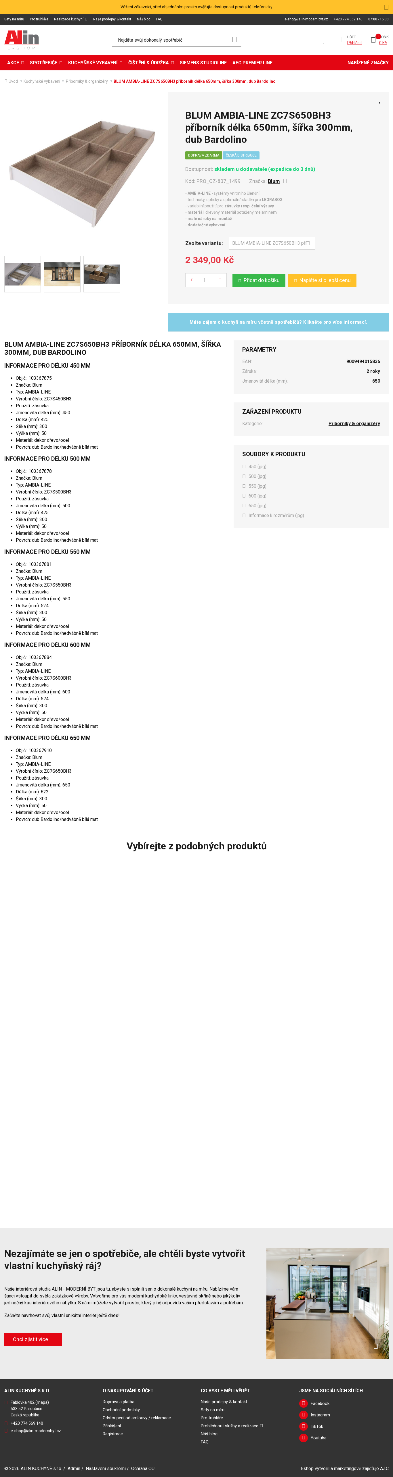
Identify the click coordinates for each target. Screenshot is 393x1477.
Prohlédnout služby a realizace (229, 1425)
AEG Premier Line (252, 62)
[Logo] (21, 39)
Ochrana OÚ (142, 1468)
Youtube (319, 1438)
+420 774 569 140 (348, 19)
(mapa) (42, 1402)
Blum (274, 181)
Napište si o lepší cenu (325, 280)
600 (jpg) (257, 496)
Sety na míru (14, 19)
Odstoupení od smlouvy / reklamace (137, 1417)
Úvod (13, 81)
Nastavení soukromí (106, 1468)
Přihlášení (112, 1425)
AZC (384, 1468)
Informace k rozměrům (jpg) (276, 515)
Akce (13, 62)
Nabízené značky (368, 62)
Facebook (320, 1403)
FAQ (159, 19)
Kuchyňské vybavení (92, 62)
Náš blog (143, 19)
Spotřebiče (43, 62)
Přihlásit (354, 43)
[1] (234, 40)
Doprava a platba (118, 1401)
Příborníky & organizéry (87, 81)
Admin (74, 1468)
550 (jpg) (257, 486)
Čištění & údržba (148, 62)
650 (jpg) (257, 505)
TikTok (317, 1426)
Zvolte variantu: (204, 243)
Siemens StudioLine (203, 62)
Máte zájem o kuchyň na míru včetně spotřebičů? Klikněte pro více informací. (278, 322)
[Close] (386, 6)
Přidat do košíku (262, 280)
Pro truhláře (39, 19)
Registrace (113, 1433)
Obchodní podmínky (121, 1409)
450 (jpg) (257, 466)
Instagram (320, 1415)
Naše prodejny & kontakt (112, 19)
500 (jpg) (257, 476)
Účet (351, 37)
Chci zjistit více (30, 1339)
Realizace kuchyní (68, 19)
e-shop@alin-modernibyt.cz (306, 19)
